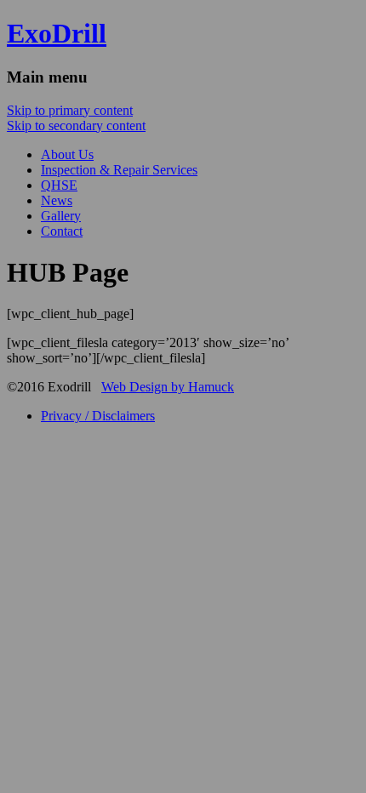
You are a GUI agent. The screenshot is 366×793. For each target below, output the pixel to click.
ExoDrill (56, 33)
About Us (67, 154)
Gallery (61, 215)
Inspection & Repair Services (119, 170)
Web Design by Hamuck (167, 386)
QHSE (59, 185)
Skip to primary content (70, 110)
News (56, 200)
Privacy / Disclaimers (98, 415)
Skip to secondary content (76, 125)
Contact (62, 231)
